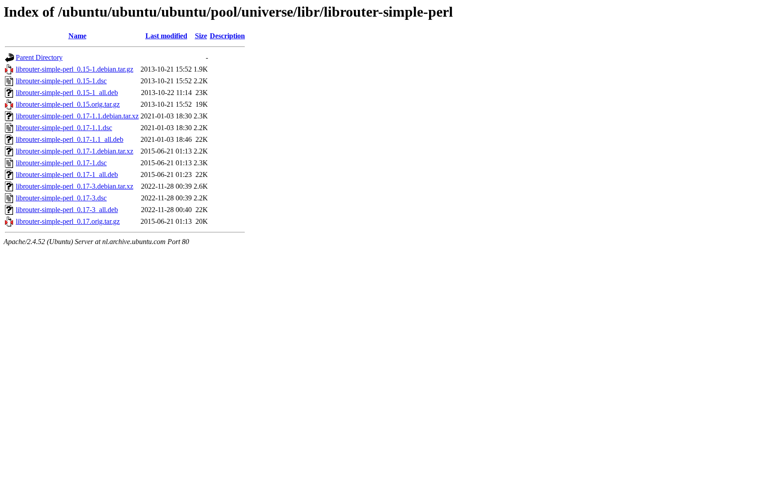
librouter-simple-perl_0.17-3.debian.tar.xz (74, 186)
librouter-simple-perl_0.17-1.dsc (61, 163)
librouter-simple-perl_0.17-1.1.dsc (64, 127)
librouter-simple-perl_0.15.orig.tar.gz (68, 104)
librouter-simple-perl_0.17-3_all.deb (67, 209)
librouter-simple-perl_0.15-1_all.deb (67, 92)
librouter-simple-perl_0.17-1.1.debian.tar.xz (77, 116)
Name (77, 36)
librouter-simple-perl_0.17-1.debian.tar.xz (74, 151)
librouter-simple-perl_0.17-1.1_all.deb (69, 139)
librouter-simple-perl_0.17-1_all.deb (67, 174)
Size (201, 36)
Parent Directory (39, 57)
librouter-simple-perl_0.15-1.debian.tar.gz (74, 69)
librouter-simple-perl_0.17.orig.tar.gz (68, 221)
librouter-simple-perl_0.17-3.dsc (61, 198)
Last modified (166, 36)
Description (227, 36)
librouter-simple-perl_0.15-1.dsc (61, 81)
